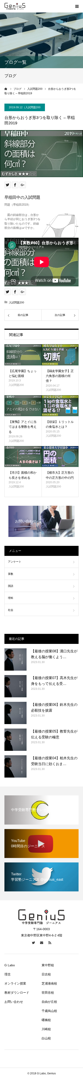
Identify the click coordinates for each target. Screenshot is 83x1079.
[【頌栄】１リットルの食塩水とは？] (60, 405)
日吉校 (46, 974)
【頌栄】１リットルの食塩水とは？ (60, 424)
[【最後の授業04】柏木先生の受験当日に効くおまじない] (15, 766)
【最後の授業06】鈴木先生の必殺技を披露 (54, 707)
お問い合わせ (13, 1001)
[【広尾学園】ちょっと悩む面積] (23, 354)
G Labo (9, 965)
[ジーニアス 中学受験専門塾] (14, 6)
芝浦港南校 (49, 983)
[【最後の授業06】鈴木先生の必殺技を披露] (15, 713)
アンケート (14, 561)
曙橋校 (46, 1020)
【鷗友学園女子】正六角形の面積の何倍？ (60, 376)
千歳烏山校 (49, 1011)
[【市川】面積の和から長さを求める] (23, 456)
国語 (10, 586)
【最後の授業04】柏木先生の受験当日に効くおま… (54, 761)
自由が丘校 (49, 1001)
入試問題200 (33, 107)
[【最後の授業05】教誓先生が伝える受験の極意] (15, 740)
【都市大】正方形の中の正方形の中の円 (60, 475)
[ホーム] (6, 89)
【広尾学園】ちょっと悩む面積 (23, 373)
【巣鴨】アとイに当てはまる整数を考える (23, 427)
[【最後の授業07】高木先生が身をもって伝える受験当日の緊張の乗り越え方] (15, 686)
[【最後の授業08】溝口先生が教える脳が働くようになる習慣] (15, 659)
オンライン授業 (15, 983)
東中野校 (48, 965)
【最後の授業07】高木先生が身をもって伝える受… (54, 681)
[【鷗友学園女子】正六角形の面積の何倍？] (60, 354)
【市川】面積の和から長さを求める (23, 475)
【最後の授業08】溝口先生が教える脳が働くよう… (54, 654)
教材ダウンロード (16, 992)
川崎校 (46, 1029)
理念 (7, 974)
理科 (10, 598)
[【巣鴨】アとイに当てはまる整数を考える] (23, 405)
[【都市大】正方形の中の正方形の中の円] (60, 456)
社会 (10, 610)
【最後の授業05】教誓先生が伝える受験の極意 (54, 734)
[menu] (77, 6)
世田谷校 (48, 992)
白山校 (46, 1038)
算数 (10, 573)
